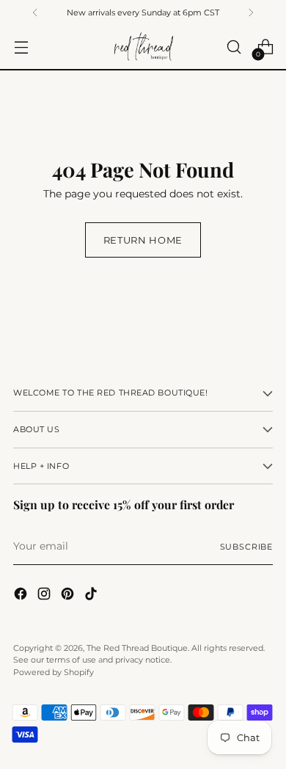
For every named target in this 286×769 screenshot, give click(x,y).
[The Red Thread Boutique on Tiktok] (92, 595)
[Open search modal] (234, 47)
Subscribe (246, 547)
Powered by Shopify (53, 672)
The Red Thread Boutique (137, 648)
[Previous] (35, 12)
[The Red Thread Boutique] (143, 46)
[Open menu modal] (21, 47)
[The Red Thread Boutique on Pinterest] (69, 595)
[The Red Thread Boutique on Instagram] (45, 595)
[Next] (251, 12)
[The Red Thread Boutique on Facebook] (22, 595)
